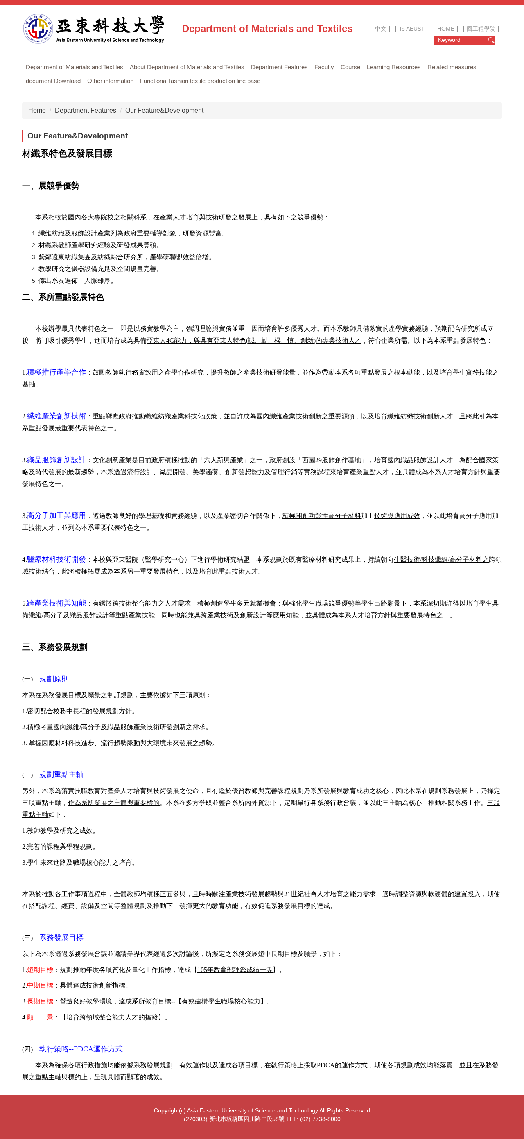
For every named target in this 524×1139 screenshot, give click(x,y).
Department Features (85, 110)
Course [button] (350, 66)
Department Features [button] (279, 66)
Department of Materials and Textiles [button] (74, 66)
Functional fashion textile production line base (200, 80)
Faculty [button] (324, 66)
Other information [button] (110, 80)
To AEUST (412, 28)
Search (491, 40)
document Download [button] (53, 80)
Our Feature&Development (164, 110)
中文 (380, 28)
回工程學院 (481, 28)
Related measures (452, 66)
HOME (445, 28)
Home (37, 110)
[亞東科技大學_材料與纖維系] (96, 28)
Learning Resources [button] (394, 66)
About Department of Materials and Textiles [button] (187, 66)
